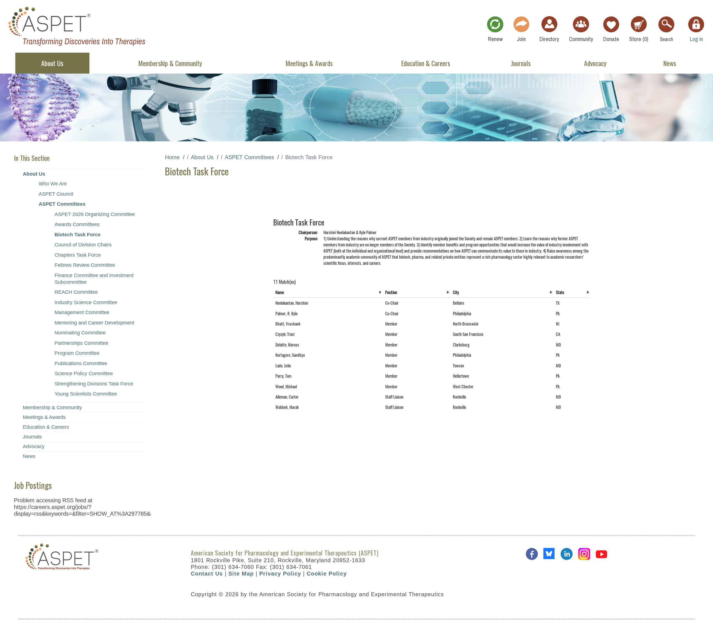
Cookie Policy (327, 574)
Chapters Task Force (78, 255)
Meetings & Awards (44, 417)
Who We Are (53, 183)
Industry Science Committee (86, 302)
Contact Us (207, 574)
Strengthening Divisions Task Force (94, 384)
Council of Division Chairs (83, 245)
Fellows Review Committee (85, 265)
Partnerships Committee (81, 343)
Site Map (241, 574)
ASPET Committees (62, 204)
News (29, 456)
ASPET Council (56, 194)
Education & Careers (46, 427)
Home (172, 157)
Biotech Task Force (78, 234)
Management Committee (82, 312)
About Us (34, 174)
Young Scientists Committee (86, 394)
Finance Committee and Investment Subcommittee (94, 279)
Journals (32, 437)
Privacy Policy (280, 574)
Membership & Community (52, 407)
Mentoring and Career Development (94, 323)
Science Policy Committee (84, 373)
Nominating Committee (80, 333)
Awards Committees (77, 224)
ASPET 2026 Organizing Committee (95, 214)
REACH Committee (76, 292)
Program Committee (77, 353)
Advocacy (34, 446)
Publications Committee (81, 363)
